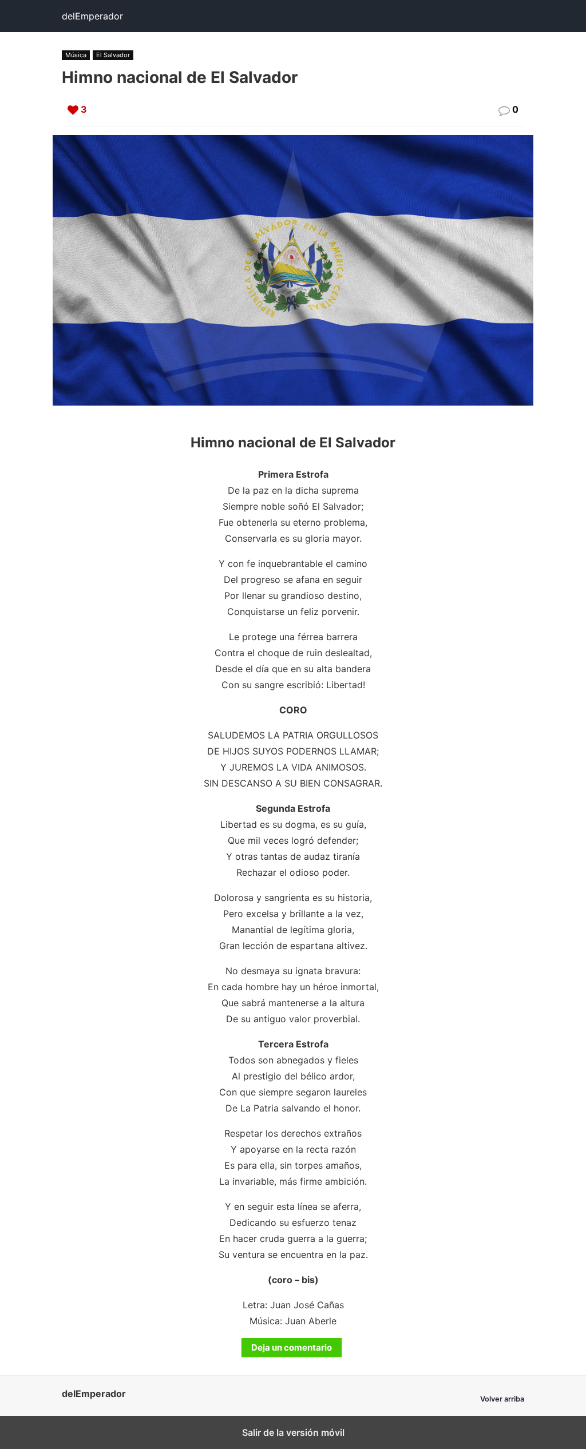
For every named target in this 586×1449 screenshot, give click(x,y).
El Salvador (113, 55)
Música (75, 55)
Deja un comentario (291, 1347)
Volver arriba (502, 1399)
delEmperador (92, 16)
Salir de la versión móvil (293, 1432)
